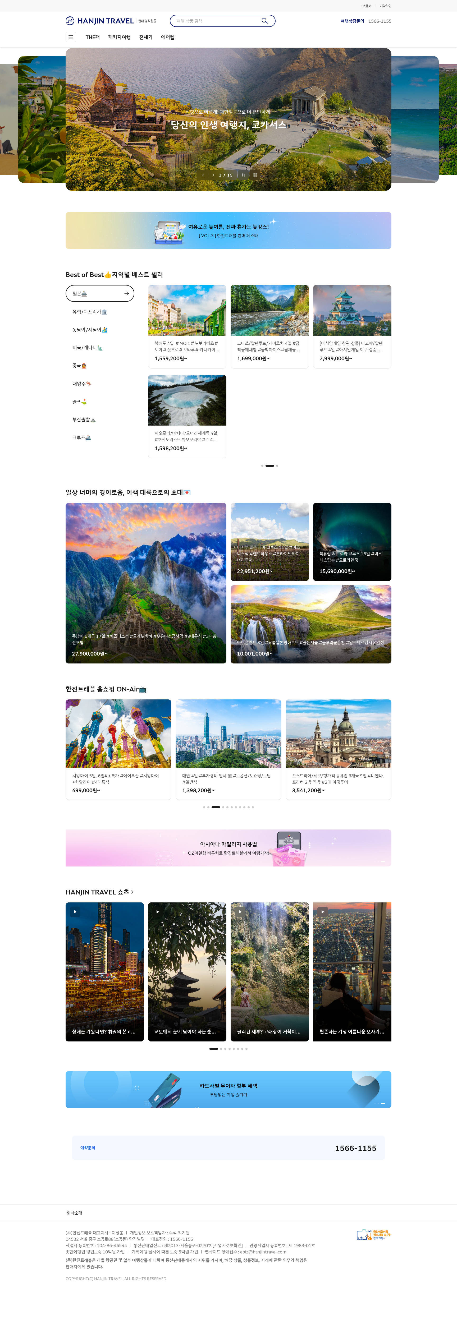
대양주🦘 (82, 383)
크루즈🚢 (81, 437)
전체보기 (255, 175)
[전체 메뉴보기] (71, 37)
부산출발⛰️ (84, 419)
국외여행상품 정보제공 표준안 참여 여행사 (374, 1234)
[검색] (265, 21)
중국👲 (79, 365)
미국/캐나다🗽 (87, 347)
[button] (262, 466)
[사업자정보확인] (228, 1245)
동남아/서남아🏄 (89, 329)
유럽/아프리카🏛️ (89, 311)
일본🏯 (79, 293)
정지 (243, 175)
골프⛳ (79, 401)
